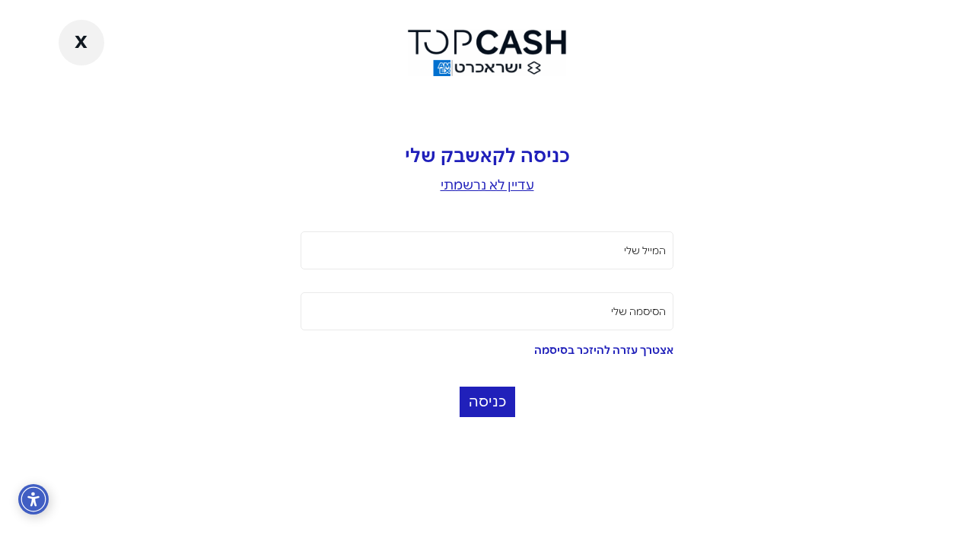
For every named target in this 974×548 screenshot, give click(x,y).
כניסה (487, 401)
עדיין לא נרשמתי (487, 185)
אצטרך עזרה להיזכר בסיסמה (603, 350)
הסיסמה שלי (638, 311)
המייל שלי (645, 250)
